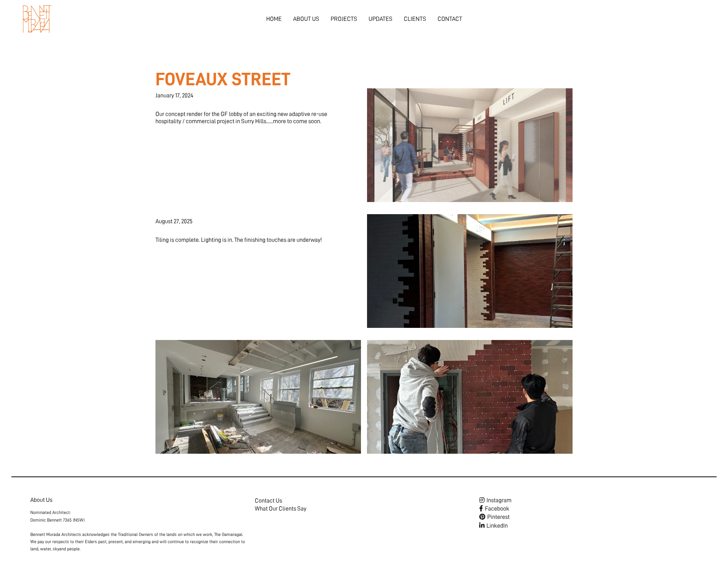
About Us (306, 19)
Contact (450, 19)
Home (274, 19)
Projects (344, 19)
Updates (380, 19)
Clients (415, 19)
